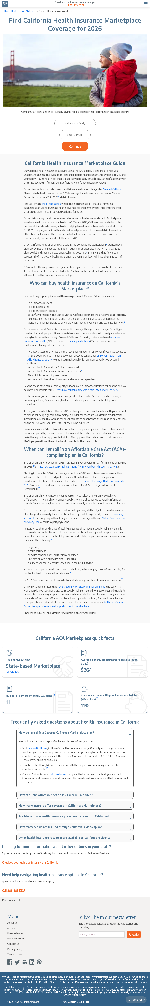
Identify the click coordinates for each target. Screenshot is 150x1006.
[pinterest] (39, 962)
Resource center (16, 938)
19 (47, 768)
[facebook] (9, 962)
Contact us (13, 943)
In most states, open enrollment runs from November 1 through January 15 (76, 466)
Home (7, 11)
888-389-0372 (76, 5)
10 (69, 374)
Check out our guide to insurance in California (30, 862)
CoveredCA (13, 671)
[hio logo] (5, 4)
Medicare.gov (67, 979)
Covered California (112, 189)
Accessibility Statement (76, 1001)
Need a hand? (138, 999)
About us (12, 922)
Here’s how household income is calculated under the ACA (86, 389)
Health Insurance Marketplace (24, 11)
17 (90, 662)
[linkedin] (31, 962)
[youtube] (24, 962)
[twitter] (17, 962)
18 (54, 695)
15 (51, 539)
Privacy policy (14, 949)
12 (99, 440)
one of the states (51, 203)
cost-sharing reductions (77, 341)
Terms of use (14, 954)
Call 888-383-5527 (13, 890)
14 (39, 488)
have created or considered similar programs (81, 586)
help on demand (58, 774)
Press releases (15, 933)
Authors (11, 928)
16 (122, 579)
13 (34, 465)
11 (38, 403)
